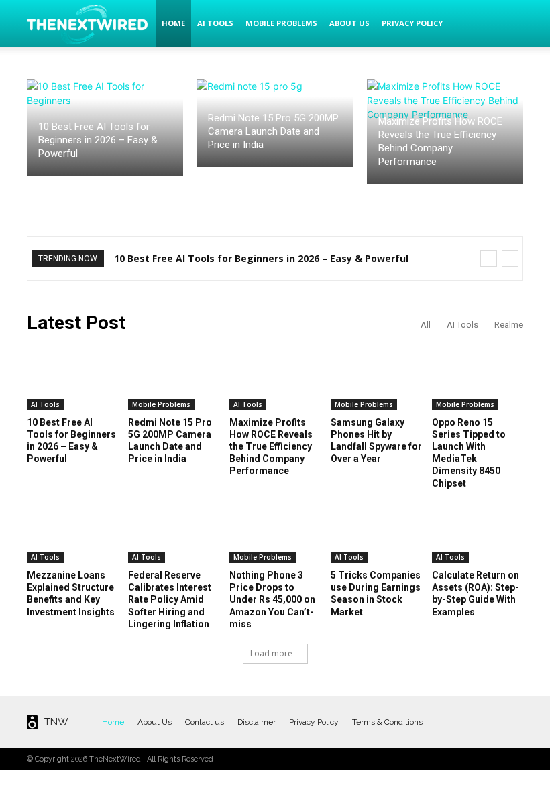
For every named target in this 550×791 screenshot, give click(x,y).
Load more (271, 653)
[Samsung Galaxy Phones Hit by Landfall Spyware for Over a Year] (376, 378)
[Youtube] (512, 722)
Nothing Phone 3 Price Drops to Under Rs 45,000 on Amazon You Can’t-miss (272, 599)
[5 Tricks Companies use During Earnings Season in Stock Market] (376, 531)
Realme (508, 325)
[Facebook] (446, 722)
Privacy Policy (412, 23)
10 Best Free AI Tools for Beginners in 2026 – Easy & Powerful (98, 140)
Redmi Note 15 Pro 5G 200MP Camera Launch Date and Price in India (273, 131)
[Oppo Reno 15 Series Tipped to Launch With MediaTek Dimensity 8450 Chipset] (477, 378)
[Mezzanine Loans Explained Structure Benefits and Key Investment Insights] (72, 531)
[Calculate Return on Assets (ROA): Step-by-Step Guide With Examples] (477, 531)
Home (173, 23)
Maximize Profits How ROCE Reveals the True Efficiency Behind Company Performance (271, 447)
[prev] (488, 258)
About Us (349, 23)
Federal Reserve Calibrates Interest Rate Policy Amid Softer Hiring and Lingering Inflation (169, 599)
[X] (490, 722)
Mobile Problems (281, 23)
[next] (510, 258)
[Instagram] (468, 722)
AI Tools (215, 23)
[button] (507, 23)
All (426, 325)
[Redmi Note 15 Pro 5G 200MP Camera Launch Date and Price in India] (173, 378)
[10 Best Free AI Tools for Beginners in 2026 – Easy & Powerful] (72, 378)
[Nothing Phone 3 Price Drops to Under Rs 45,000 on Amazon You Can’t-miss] (275, 531)
